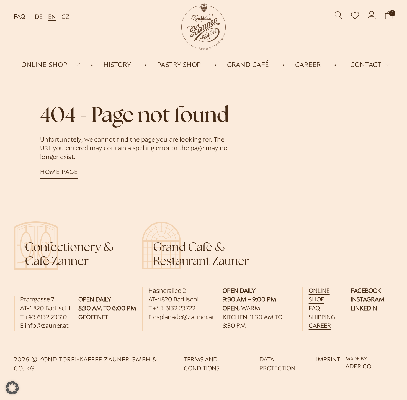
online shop (44, 65)
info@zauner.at (47, 326)
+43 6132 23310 (46, 317)
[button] (388, 15)
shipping (322, 317)
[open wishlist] (355, 15)
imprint (328, 360)
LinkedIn (364, 309)
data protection (277, 364)
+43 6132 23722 (174, 309)
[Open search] (339, 15)
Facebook (366, 291)
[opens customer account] (372, 15)
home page (59, 172)
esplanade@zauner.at (183, 317)
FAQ (19, 17)
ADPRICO (358, 367)
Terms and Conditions (202, 364)
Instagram (368, 300)
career (320, 326)
